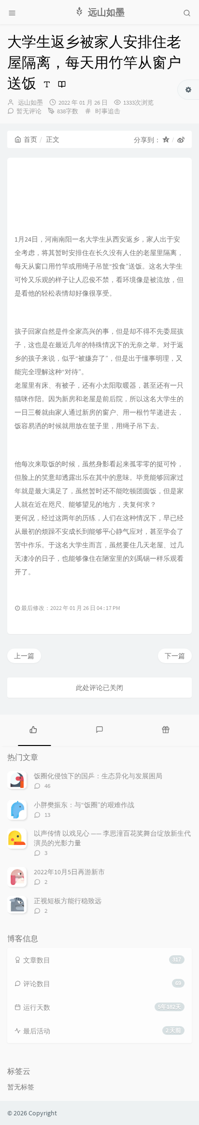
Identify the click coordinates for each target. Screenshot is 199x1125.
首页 (30, 139)
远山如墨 (30, 102)
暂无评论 (29, 111)
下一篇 (175, 655)
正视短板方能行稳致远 (67, 900)
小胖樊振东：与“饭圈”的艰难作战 (84, 804)
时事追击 (107, 111)
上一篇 (24, 655)
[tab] (33, 729)
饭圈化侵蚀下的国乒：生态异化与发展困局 (98, 776)
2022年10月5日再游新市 (69, 871)
